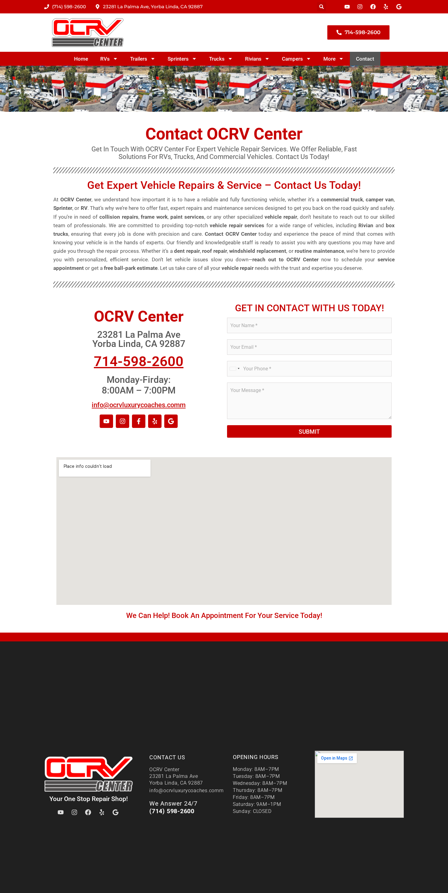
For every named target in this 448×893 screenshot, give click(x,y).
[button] (321, 6)
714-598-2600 (138, 361)
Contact (365, 59)
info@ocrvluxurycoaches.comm (139, 405)
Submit (309, 431)
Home (81, 59)
